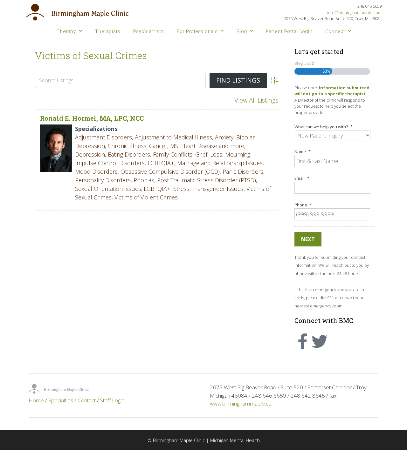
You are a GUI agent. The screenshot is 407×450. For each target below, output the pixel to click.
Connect (335, 31)
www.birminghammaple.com (243, 403)
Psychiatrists (148, 31)
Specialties (60, 400)
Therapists (107, 31)
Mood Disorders (96, 171)
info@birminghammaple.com (354, 12)
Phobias (144, 180)
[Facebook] (302, 341)
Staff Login (112, 400)
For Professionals (196, 31)
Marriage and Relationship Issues (220, 163)
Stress (181, 188)
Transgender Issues (218, 188)
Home (36, 400)
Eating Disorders (129, 154)
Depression (90, 154)
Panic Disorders (243, 171)
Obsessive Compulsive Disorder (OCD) (170, 171)
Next (308, 239)
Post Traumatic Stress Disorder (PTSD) (206, 180)
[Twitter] (320, 341)
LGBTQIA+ (161, 163)
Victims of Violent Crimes (146, 197)
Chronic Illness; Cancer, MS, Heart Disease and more (176, 146)
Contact (87, 400)
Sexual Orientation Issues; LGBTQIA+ (122, 188)
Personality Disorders (103, 180)
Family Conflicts (172, 154)
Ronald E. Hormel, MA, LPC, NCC (92, 118)
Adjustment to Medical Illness (173, 137)
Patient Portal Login (289, 31)
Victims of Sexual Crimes (91, 55)
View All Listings (256, 100)
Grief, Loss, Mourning (222, 154)
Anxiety (224, 137)
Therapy (66, 31)
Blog (241, 31)
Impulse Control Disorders (110, 163)
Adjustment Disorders (103, 137)
